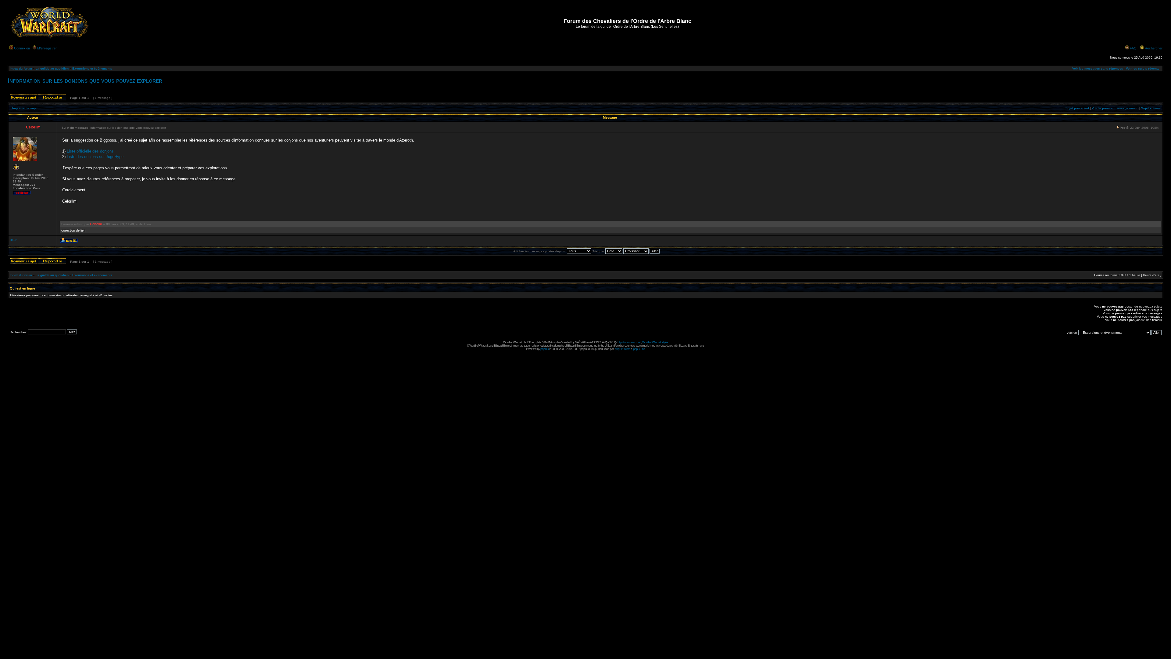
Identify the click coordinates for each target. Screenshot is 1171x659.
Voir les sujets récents (1142, 68)
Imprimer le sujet (25, 108)
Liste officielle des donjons (90, 151)
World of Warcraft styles (655, 342)
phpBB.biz (639, 349)
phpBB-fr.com (622, 349)
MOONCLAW (598, 342)
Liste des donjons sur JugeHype (95, 156)
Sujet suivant (1151, 108)
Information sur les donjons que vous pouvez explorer (85, 80)
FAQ (1133, 48)
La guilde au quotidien (52, 68)
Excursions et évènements (92, 68)
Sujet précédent (1077, 108)
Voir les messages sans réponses (1097, 68)
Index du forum (21, 68)
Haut (13, 240)
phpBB (544, 349)
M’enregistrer (47, 48)
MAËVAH (580, 342)
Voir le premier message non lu (1115, 108)
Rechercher (1153, 48)
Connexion (22, 48)
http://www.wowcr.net (629, 342)
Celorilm (96, 224)
